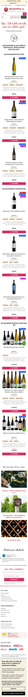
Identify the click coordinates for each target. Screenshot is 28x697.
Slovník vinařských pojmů (6, 624)
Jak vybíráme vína (5, 610)
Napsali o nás (4, 616)
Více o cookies (10, 672)
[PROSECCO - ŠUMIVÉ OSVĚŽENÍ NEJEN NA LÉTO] (14, 479)
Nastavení (13, 688)
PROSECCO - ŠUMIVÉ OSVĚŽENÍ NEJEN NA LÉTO (14, 492)
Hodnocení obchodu (14, 549)
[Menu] (24, 17)
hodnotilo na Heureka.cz (13, 636)
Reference (3, 614)
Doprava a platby (5, 593)
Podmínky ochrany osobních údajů (9, 600)
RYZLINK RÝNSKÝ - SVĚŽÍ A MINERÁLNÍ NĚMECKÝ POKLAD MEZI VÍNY (14, 516)
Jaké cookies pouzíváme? (7, 599)
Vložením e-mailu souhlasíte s (14, 583)
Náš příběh (3, 608)
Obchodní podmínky (5, 597)
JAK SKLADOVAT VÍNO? (14, 540)
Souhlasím (13, 693)
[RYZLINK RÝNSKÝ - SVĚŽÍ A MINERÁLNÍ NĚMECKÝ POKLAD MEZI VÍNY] (14, 504)
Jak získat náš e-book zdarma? (8, 627)
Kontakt (2, 595)
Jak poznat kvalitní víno (6, 626)
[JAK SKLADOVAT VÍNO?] (14, 528)
